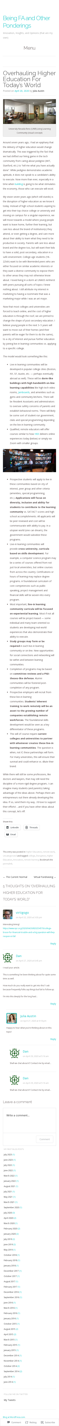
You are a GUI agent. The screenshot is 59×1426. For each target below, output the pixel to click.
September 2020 (11, 1207)
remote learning (31, 859)
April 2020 (8, 1218)
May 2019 (8, 1249)
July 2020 (8, 1212)
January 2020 (10, 1233)
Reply (53, 943)
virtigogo (22, 913)
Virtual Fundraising (45, 877)
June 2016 (8, 1302)
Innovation (18, 859)
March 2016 (9, 1308)
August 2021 (9, 1186)
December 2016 (11, 1292)
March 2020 (9, 1223)
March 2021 (9, 1202)
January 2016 (10, 1318)
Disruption (41, 855)
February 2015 (10, 1345)
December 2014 (11, 1355)
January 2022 (10, 1181)
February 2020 (10, 1228)
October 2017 (10, 1276)
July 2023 (8, 1154)
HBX (37, 433)
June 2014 (8, 1382)
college (31, 855)
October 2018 (10, 1255)
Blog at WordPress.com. (14, 1417)
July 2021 (8, 1191)
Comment (44, 1139)
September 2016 (11, 1297)
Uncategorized (10, 855)
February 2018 (10, 1260)
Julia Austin (38, 90)
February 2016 (10, 1313)
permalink (7, 863)
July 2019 (8, 1239)
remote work (49, 851)
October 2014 (10, 1366)
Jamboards (24, 392)
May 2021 (8, 1196)
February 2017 (10, 1286)
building (19, 184)
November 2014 (11, 1360)
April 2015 (8, 1334)
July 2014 (8, 1376)
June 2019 (8, 1244)
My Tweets (10, 1400)
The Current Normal (15, 877)
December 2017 (11, 1271)
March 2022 (9, 1175)
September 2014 (11, 1371)
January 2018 (10, 1265)
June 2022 (8, 1170)
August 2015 (9, 1329)
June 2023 (8, 1159)
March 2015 (9, 1339)
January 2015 (10, 1350)
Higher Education (34, 851)
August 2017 (9, 1281)
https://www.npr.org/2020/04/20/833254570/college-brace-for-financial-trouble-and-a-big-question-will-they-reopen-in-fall (29, 932)
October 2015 (10, 1323)
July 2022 (8, 1165)
